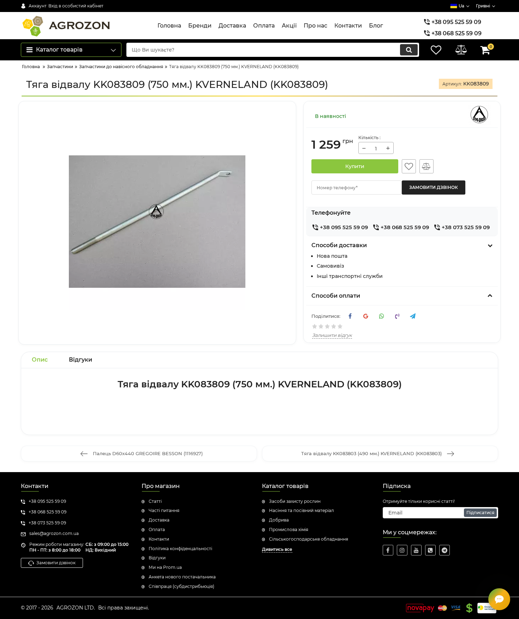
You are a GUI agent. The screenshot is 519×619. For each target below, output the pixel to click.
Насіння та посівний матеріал (301, 510)
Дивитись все (277, 549)
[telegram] (444, 550)
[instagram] (402, 550)
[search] (409, 49)
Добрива (279, 520)
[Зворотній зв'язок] (499, 599)
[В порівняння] (426, 166)
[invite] (430, 550)
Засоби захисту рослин (295, 501)
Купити (354, 166)
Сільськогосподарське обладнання (308, 539)
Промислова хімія (288, 529)
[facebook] (388, 550)
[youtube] (416, 550)
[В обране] (409, 166)
